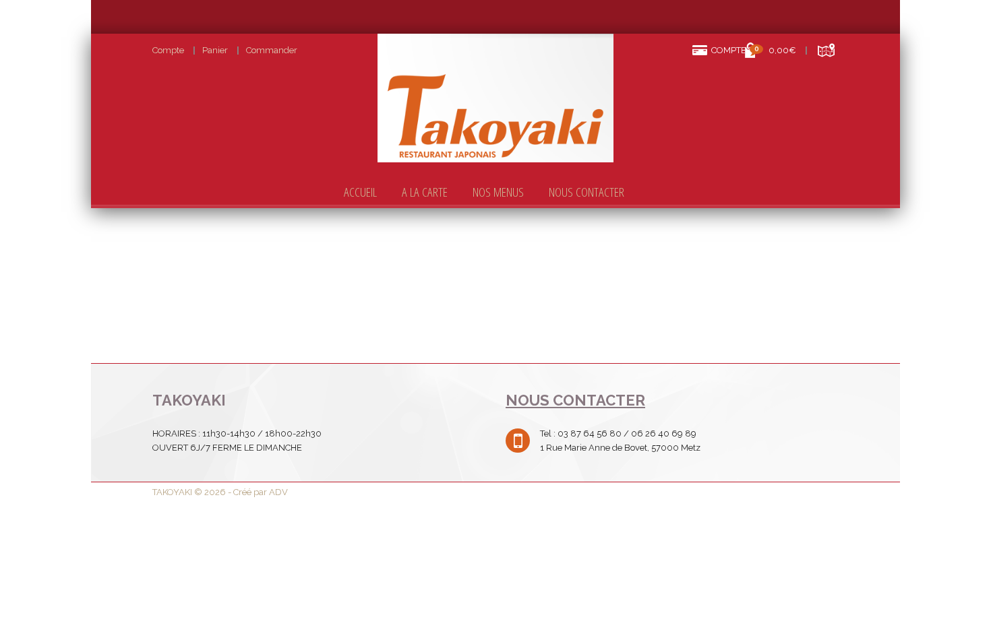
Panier (215, 50)
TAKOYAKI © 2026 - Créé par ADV (220, 492)
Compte (168, 50)
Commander (271, 50)
